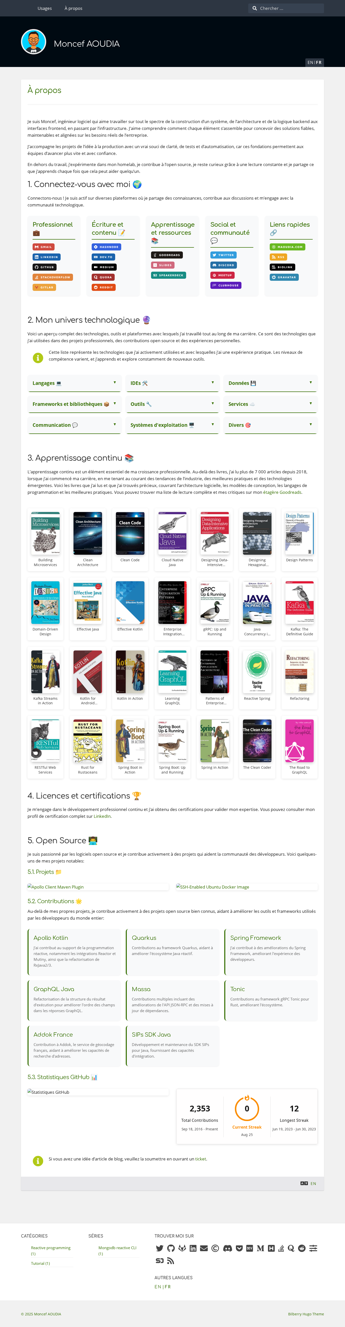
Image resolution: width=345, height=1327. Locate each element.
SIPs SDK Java (151, 1035)
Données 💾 (242, 383)
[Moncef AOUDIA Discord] (227, 1248)
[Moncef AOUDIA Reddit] (302, 1248)
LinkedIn (102, 816)
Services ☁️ (242, 404)
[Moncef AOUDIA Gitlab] (182, 1248)
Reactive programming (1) (50, 1250)
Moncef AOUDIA (86, 44)
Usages (45, 8)
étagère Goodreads (282, 492)
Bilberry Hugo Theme (306, 1314)
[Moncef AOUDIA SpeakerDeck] (160, 1261)
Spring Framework (255, 938)
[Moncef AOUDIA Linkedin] (193, 1248)
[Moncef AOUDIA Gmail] (204, 1248)
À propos (73, 8)
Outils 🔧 (141, 404)
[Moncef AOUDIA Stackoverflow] (281, 1248)
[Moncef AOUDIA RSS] (170, 1261)
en (311, 62)
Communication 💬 (55, 425)
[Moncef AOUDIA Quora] (291, 1248)
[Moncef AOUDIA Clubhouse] (215, 1248)
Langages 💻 (47, 383)
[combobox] (286, 8)
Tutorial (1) (40, 1263)
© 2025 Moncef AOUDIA (41, 1314)
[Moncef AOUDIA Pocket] (239, 1248)
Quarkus (144, 938)
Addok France (53, 1035)
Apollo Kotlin (51, 938)
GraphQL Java (54, 989)
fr (319, 62)
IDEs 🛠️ (139, 383)
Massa (141, 989)
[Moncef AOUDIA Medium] (260, 1248)
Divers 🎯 (240, 425)
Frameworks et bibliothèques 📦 (71, 404)
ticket (200, 1159)
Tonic (237, 989)
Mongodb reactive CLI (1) (117, 1250)
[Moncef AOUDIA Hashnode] (271, 1248)
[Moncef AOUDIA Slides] (313, 1248)
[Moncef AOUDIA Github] (171, 1248)
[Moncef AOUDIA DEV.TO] (249, 1248)
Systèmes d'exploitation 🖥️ (162, 425)
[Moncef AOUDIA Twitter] (160, 1248)
